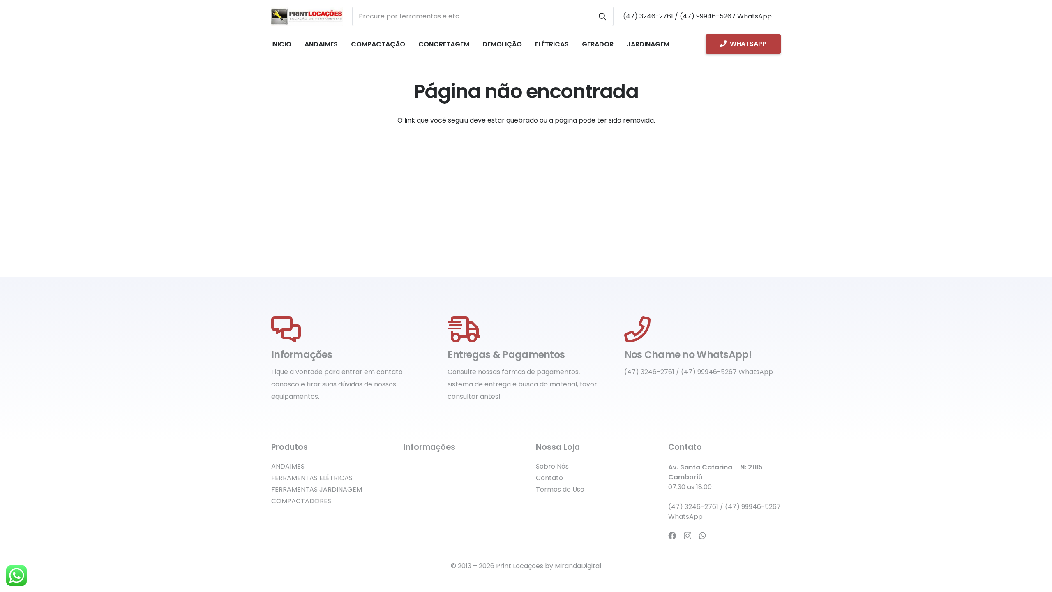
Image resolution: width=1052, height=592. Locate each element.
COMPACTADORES (301, 501)
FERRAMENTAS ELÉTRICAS (312, 478)
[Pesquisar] (602, 16)
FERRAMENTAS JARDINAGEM (316, 489)
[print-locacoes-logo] (307, 16)
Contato (549, 478)
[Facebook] (672, 535)
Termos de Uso (560, 489)
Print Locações (519, 566)
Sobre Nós (552, 466)
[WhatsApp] (702, 535)
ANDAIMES (288, 466)
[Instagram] (687, 536)
